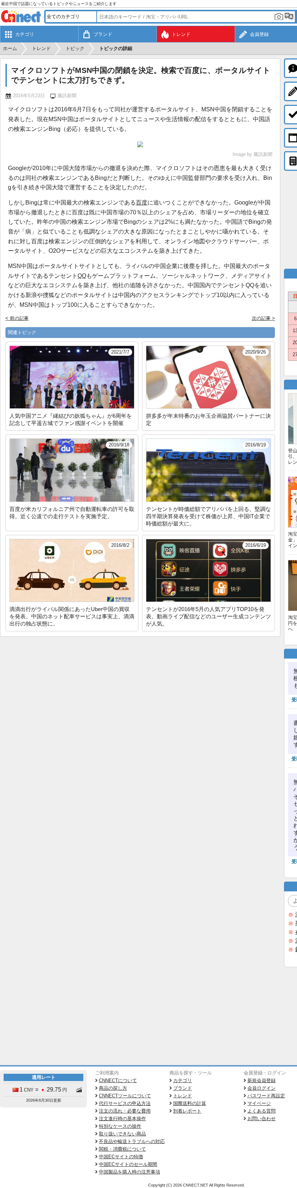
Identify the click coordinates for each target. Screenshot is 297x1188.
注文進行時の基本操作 (122, 1118)
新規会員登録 (261, 1080)
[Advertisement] (140, 691)
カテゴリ (182, 1080)
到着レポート (187, 1111)
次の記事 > (263, 318)
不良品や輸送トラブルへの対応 (132, 1141)
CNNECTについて (118, 1080)
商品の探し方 (113, 1088)
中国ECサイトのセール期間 (128, 1164)
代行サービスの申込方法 (125, 1103)
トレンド (182, 1095)
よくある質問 (261, 1111)
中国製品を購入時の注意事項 (129, 1172)
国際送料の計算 (189, 1103)
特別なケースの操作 (120, 1126)
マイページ (259, 1103)
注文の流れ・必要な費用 (125, 1111)
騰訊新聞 (67, 95)
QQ (82, 276)
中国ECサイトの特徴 (121, 1156)
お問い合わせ (261, 1118)
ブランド (182, 1088)
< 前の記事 (17, 318)
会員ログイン (261, 1088)
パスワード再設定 (266, 1095)
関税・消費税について (122, 1149)
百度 (141, 202)
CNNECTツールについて (125, 1095)
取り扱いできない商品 (122, 1134)
